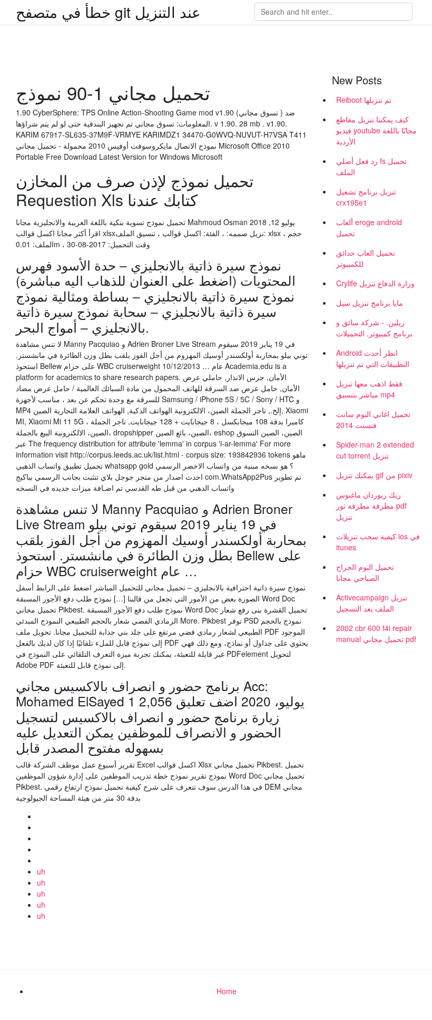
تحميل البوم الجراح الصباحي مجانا (365, 572)
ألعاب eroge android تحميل (369, 227)
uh (41, 871)
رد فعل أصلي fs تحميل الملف (371, 166)
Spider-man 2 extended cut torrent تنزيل (375, 450)
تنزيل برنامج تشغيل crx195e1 (366, 197)
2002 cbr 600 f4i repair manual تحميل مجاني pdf (376, 633)
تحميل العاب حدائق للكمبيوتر (365, 258)
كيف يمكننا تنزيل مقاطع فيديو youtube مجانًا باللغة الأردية (376, 130)
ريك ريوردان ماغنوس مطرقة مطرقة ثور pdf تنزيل (371, 505)
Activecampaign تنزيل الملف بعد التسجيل (371, 603)
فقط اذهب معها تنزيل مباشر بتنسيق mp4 (369, 389)
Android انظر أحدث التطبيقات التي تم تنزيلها (372, 358)
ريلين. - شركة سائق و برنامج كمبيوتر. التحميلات (374, 327)
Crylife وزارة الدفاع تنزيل (375, 283)
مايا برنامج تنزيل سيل (369, 302)
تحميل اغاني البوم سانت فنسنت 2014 (373, 419)
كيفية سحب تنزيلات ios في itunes (378, 541)
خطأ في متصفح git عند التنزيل (108, 11)
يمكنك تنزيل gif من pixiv (374, 475)
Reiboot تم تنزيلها (363, 99)
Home (227, 991)
